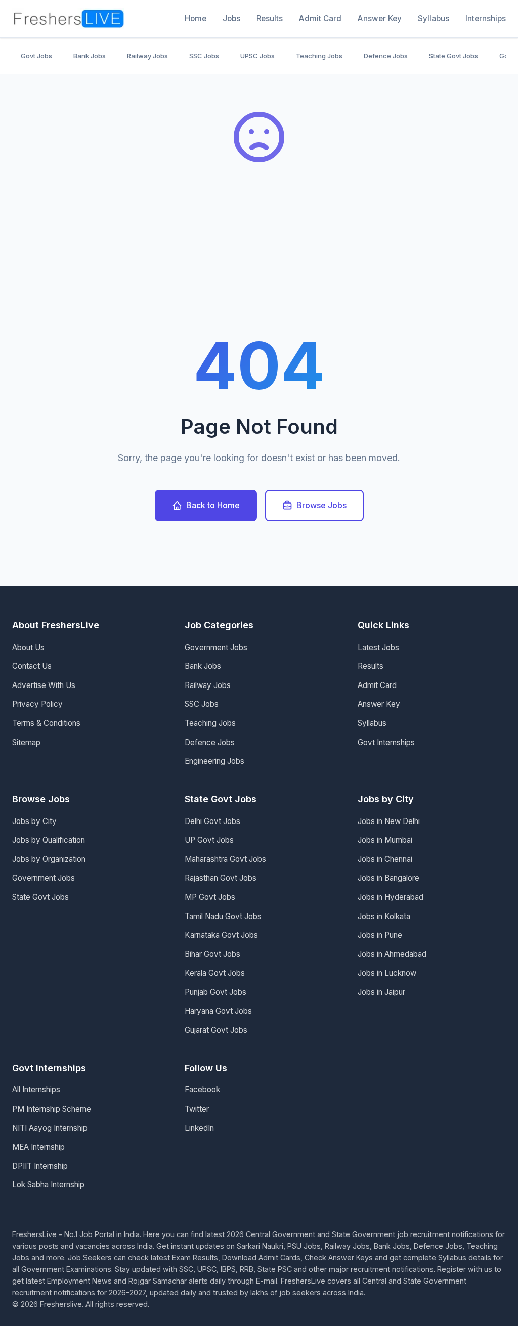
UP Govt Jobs (209, 840)
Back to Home (213, 505)
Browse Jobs (321, 505)
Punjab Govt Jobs (215, 992)
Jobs (231, 18)
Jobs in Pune (380, 935)
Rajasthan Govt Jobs (220, 878)
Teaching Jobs (319, 56)
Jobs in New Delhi (389, 821)
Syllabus (433, 18)
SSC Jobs (204, 56)
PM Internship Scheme (51, 1109)
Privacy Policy (37, 704)
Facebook (202, 1089)
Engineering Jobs (214, 761)
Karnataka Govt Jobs (221, 935)
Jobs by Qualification (48, 840)
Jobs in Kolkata (384, 916)
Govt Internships (386, 742)
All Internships (36, 1089)
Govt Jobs (36, 56)
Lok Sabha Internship (48, 1185)
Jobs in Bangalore (388, 878)
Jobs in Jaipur (381, 992)
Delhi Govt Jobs (212, 821)
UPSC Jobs (257, 56)
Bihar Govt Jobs (212, 954)
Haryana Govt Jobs (218, 1011)
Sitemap (26, 742)
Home (195, 18)
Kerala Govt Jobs (215, 973)
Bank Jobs (89, 56)
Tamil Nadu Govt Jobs (223, 916)
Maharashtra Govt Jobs (225, 859)
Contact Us (32, 666)
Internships (485, 18)
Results (269, 18)
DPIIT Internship (40, 1166)
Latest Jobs (378, 647)
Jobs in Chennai (385, 859)
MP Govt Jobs (210, 897)
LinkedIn (199, 1128)
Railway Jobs (147, 56)
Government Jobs (216, 647)
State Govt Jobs (453, 56)
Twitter (197, 1109)
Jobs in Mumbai (385, 840)
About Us (28, 647)
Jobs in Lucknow (387, 973)
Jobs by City (34, 821)
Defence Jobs (386, 56)
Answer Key (380, 18)
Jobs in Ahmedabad (392, 954)
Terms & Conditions (46, 723)
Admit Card (320, 18)
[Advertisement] (259, 258)
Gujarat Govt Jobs (216, 1030)
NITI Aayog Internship (50, 1128)
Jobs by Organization (48, 859)
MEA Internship (38, 1147)
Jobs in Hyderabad (390, 897)
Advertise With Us (43, 685)
